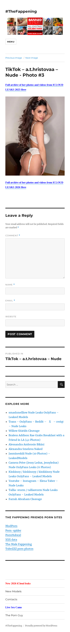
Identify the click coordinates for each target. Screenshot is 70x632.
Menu (10, 41)
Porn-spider (13, 530)
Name (10, 284)
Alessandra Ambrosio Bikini (26, 444)
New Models (13, 591)
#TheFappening (21, 11)
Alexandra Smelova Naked (25, 449)
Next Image (31, 57)
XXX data (11, 539)
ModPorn (11, 526)
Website (10, 316)
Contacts (11, 599)
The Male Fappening (18, 544)
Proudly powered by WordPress (41, 625)
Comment (12, 235)
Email (10, 300)
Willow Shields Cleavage (24, 430)
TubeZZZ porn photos (19, 548)
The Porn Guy (14, 615)
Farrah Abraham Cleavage (25, 499)
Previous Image (13, 57)
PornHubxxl (13, 535)
